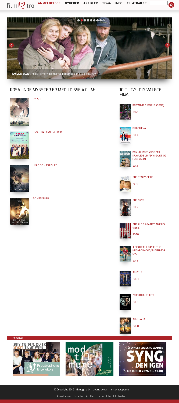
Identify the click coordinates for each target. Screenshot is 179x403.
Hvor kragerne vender (47, 132)
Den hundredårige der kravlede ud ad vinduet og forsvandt (149, 156)
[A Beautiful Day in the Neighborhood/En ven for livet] (125, 247)
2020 (136, 234)
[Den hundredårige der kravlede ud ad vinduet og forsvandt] (125, 152)
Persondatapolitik (119, 389)
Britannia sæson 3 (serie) (148, 105)
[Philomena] (125, 128)
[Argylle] (125, 272)
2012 (135, 302)
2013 (135, 135)
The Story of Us (143, 177)
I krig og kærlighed (45, 165)
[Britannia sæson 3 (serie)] (125, 105)
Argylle (137, 272)
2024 (136, 279)
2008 (136, 326)
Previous (11, 45)
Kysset (37, 99)
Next (167, 45)
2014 (135, 207)
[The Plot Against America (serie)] (125, 224)
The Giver (138, 200)
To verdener (41, 198)
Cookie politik (100, 389)
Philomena (139, 128)
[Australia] (125, 319)
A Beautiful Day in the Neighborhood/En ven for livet (149, 251)
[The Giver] (125, 200)
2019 (135, 260)
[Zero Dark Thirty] (125, 295)
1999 (135, 184)
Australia (139, 319)
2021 (135, 112)
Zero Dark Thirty (144, 295)
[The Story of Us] (125, 177)
